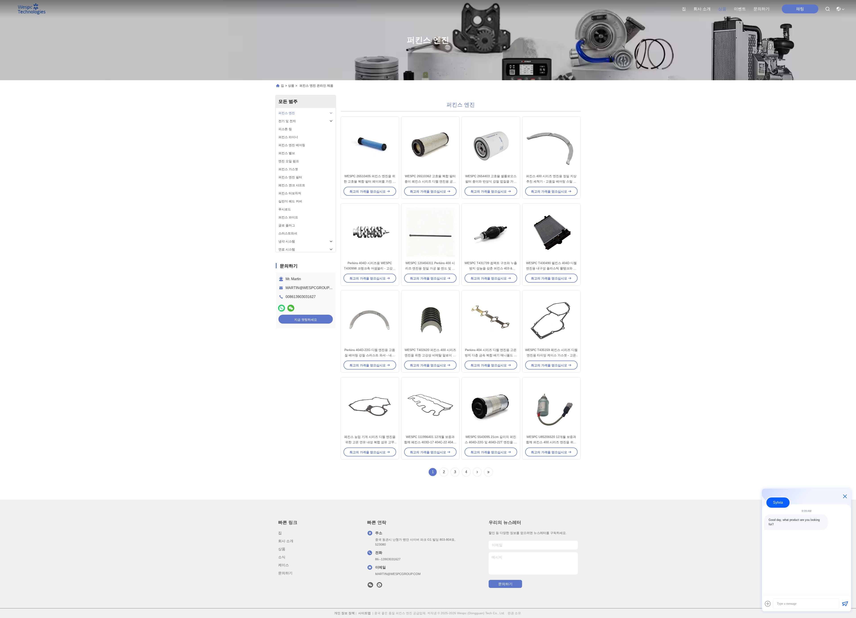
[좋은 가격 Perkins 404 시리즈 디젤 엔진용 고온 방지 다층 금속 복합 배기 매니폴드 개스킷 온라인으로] (491, 319)
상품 (722, 9)
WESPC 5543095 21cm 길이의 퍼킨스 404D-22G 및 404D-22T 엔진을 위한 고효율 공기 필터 (491, 442)
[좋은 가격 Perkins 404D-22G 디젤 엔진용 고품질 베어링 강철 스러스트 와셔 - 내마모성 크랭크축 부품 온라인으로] (370, 319)
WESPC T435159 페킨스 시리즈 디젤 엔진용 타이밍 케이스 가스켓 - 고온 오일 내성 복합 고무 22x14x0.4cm (551, 355)
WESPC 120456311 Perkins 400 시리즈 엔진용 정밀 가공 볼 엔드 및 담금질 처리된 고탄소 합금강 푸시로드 (430, 268)
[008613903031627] (379, 586)
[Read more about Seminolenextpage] (477, 472)
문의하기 (761, 9)
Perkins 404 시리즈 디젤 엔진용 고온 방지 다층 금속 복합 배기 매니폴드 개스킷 (491, 355)
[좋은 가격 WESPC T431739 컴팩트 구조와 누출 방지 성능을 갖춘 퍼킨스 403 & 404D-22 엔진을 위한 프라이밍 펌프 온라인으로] (491, 232)
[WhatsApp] (282, 308)
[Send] (844, 604)
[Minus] (845, 496)
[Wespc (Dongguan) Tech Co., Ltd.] (31, 8)
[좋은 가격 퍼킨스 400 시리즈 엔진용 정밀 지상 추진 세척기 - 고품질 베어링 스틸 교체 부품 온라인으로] (551, 145)
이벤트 (740, 9)
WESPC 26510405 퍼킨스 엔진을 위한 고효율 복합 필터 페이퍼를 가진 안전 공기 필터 (370, 181)
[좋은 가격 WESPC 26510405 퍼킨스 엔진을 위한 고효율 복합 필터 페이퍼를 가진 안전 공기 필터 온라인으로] (370, 145)
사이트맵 (364, 613)
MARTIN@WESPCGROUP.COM (312, 288)
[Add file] (768, 604)
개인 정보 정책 (344, 613)
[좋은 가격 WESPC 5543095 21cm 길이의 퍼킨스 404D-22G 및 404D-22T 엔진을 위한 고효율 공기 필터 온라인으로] (491, 405)
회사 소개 (702, 9)
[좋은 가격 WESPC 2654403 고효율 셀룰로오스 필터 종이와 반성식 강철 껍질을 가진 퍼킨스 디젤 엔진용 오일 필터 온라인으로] (491, 145)
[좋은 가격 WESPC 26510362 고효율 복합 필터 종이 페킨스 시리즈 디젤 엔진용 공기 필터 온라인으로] (430, 145)
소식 (281, 557)
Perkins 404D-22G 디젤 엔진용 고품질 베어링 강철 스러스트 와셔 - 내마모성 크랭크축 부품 (369, 355)
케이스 (283, 565)
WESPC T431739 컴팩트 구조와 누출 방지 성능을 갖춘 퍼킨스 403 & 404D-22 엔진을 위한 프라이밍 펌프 (491, 268)
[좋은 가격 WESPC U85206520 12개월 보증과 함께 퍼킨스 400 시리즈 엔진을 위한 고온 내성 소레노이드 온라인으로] (551, 405)
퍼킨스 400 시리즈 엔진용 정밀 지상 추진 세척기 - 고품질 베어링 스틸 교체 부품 (551, 181)
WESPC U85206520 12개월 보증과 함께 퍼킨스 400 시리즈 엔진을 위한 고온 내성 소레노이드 (551, 442)
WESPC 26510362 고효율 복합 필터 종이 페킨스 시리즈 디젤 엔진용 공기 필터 (430, 181)
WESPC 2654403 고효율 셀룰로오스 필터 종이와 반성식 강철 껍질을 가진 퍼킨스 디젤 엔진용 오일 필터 (490, 181)
